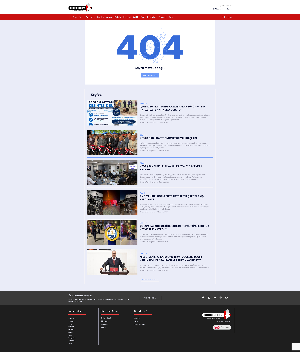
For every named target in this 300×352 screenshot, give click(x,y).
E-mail (103, 327)
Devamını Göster (149, 279)
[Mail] (214, 297)
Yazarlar (137, 318)
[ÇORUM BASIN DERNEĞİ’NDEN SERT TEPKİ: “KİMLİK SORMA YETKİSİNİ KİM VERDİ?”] (112, 232)
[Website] (220, 297)
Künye (136, 321)
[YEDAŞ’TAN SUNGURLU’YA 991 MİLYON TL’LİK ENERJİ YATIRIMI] (112, 172)
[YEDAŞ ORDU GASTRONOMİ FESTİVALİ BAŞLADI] (112, 142)
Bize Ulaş (104, 321)
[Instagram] (208, 297)
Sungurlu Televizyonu (147, 122)
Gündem (143, 104)
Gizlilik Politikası (139, 324)
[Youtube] (226, 297)
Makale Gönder (106, 318)
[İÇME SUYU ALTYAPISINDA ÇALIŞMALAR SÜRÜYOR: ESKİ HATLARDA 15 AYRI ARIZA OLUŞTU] (112, 112)
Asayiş (143, 193)
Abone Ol (104, 324)
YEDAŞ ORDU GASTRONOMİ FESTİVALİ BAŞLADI (168, 138)
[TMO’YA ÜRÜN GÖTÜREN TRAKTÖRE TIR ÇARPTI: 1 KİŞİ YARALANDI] (112, 202)
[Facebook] (203, 297)
